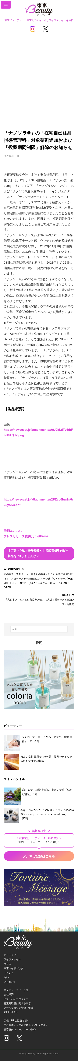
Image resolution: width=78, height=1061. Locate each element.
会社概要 (9, 994)
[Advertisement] (39, 75)
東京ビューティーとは (16, 990)
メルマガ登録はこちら (39, 856)
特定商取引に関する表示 (17, 1003)
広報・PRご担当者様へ (16, 1020)
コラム (7, 964)
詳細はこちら (13, 530)
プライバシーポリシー (16, 998)
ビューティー (11, 955)
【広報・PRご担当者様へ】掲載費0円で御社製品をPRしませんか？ (38, 553)
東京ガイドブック (13, 968)
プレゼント (10, 981)
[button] (6, 5)
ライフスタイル (12, 959)
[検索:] (39, 629)
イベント (9, 972)
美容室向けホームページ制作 (20, 1029)
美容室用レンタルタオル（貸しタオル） (26, 1025)
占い (6, 977)
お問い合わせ (11, 1012)
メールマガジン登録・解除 (18, 1007)
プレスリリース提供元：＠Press (26, 536)
